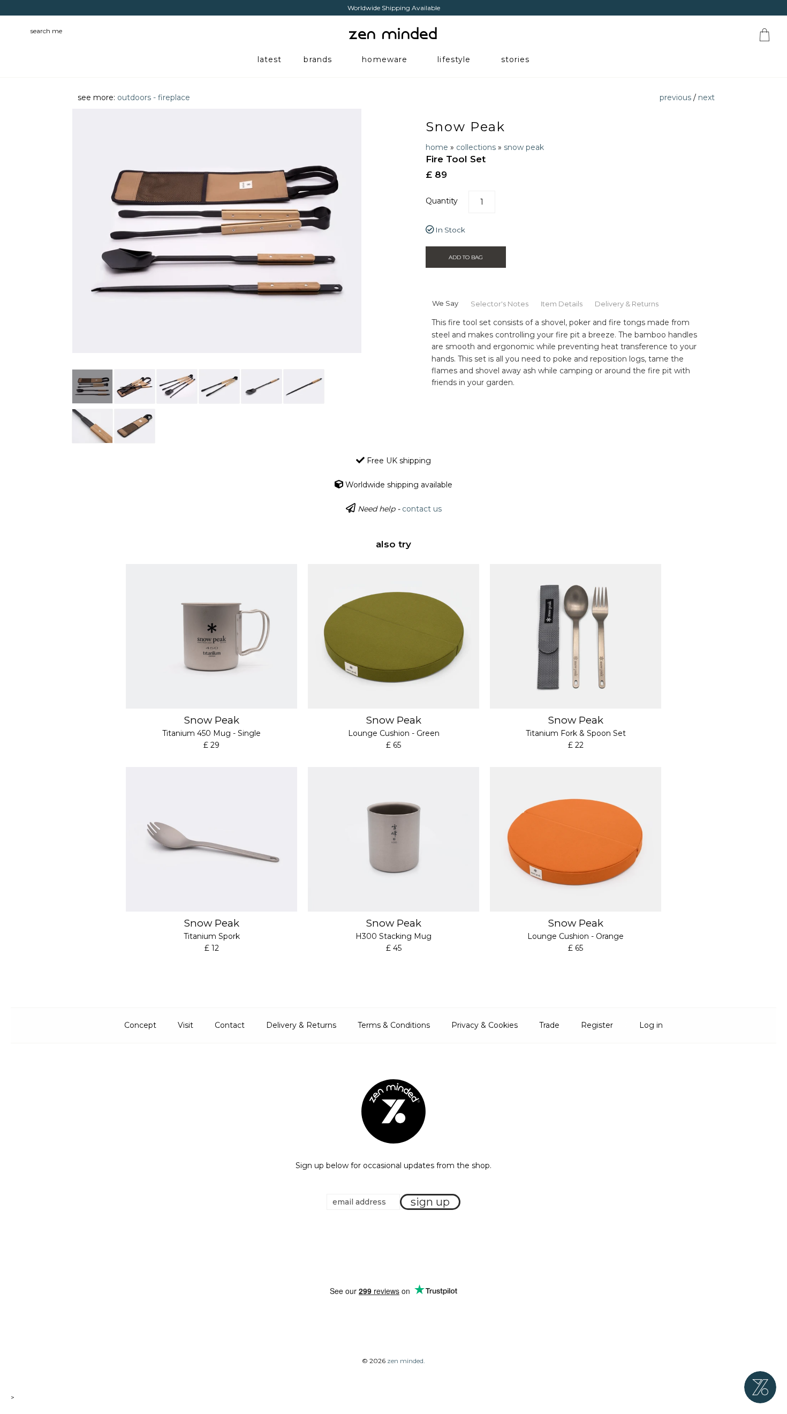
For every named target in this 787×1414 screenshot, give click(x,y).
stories (515, 59)
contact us (422, 509)
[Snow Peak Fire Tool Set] (92, 386)
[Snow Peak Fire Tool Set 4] (219, 386)
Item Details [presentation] (561, 303)
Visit (185, 1025)
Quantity (442, 201)
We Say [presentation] (445, 303)
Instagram (404, 1248)
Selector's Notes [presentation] (499, 303)
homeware (384, 59)
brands (318, 59)
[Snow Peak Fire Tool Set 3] (177, 386)
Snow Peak (465, 126)
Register (597, 1025)
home (437, 147)
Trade (549, 1025)
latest (270, 59)
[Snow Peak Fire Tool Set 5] (261, 386)
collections (476, 147)
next (706, 97)
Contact (230, 1025)
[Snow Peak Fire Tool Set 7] (92, 426)
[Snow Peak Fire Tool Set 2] (135, 386)
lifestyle (454, 59)
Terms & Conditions (394, 1025)
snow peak (524, 147)
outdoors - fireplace (153, 97)
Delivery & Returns (301, 1025)
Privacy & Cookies (484, 1025)
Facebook (377, 1248)
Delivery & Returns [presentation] (627, 303)
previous (675, 97)
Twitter (390, 1248)
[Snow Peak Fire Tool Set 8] (135, 426)
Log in (651, 1025)
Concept (140, 1025)
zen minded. (406, 1361)
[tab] (445, 303)
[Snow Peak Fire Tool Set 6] (304, 386)
